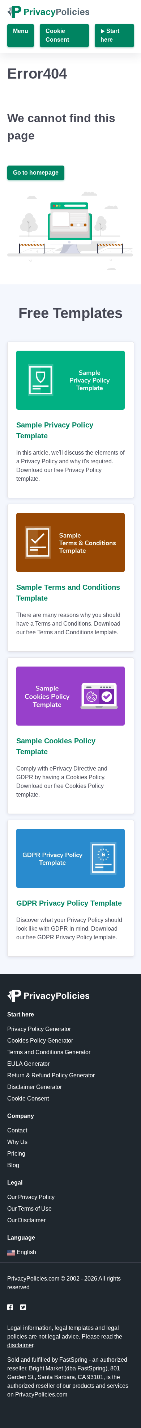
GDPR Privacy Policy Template (69, 903)
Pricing (16, 1154)
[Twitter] (23, 1307)
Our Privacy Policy (31, 1197)
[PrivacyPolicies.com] (70, 998)
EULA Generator (28, 1064)
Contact (17, 1130)
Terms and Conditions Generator (48, 1052)
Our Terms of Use (29, 1209)
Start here (110, 35)
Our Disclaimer (26, 1220)
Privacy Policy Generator (39, 1029)
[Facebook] (10, 1307)
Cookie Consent (57, 35)
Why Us (17, 1142)
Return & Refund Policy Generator (51, 1075)
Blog (13, 1165)
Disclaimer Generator (34, 1087)
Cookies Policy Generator (40, 1040)
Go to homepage (36, 173)
